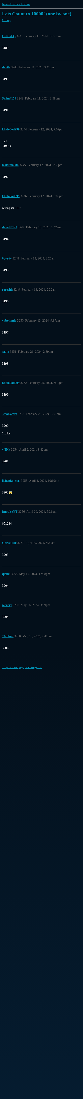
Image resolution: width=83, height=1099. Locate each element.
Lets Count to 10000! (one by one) (36, 13)
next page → (33, 667)
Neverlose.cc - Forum (16, 4)
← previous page (13, 667)
